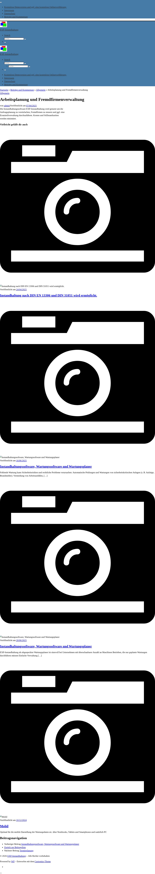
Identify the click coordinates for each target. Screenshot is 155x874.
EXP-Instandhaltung (16, 856)
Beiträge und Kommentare (22, 90)
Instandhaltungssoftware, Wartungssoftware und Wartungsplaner (46, 466)
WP (13, 861)
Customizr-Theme (43, 861)
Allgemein (40, 90)
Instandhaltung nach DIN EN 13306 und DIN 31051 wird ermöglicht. (48, 295)
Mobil (4, 826)
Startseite (4, 90)
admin (7, 105)
